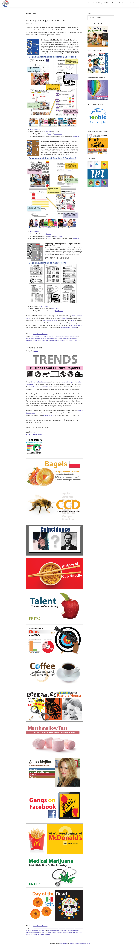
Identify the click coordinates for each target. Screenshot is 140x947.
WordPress (83, 943)
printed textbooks (48, 415)
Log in (88, 943)
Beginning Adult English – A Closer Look (46, 20)
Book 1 (42, 306)
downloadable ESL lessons (54, 930)
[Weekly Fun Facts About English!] (98, 135)
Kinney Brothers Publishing (40, 334)
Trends (72, 320)
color (49, 134)
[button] (54, 366)
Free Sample (75, 136)
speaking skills (69, 340)
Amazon (48, 131)
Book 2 (47, 306)
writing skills (77, 340)
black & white (58, 134)
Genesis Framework (75, 943)
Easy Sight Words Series (50, 320)
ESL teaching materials (53, 338)
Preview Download (34, 129)
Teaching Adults (34, 347)
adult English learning (40, 336)
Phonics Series (63, 318)
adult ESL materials (39, 928)
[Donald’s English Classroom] (98, 81)
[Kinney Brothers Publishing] (98, 54)
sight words (61, 340)
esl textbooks (64, 338)
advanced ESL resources (51, 928)
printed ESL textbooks (44, 934)
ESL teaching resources (55, 932)
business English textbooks (66, 928)
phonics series (45, 340)
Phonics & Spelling (66, 382)
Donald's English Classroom (38, 930)
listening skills (37, 340)
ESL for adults (42, 338)
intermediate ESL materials (70, 932)
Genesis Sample (64, 943)
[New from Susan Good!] (98, 27)
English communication (71, 336)
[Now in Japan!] (98, 161)
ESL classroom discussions (69, 930)
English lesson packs (32, 338)
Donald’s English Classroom (68, 327)
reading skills (53, 340)
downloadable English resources (56, 336)
